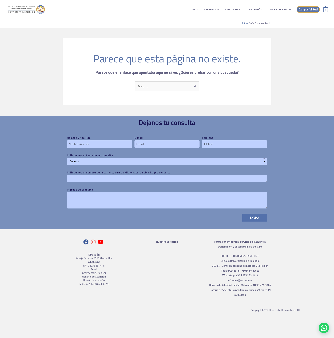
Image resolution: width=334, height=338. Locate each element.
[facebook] (86, 242)
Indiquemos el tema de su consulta (90, 155)
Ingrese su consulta (80, 190)
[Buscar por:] (167, 86)
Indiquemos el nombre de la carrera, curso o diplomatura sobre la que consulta (118, 172)
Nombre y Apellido (79, 138)
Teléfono (207, 138)
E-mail (138, 138)
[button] (324, 328)
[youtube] (101, 242)
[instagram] (94, 242)
